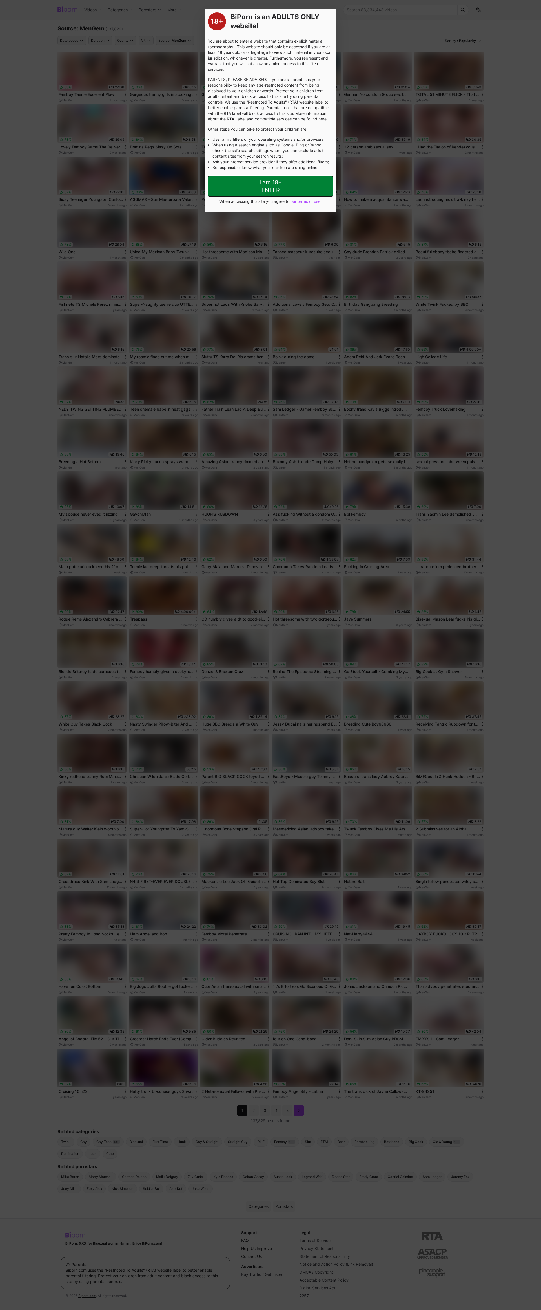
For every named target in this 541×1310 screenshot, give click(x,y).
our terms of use (305, 201)
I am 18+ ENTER (271, 186)
